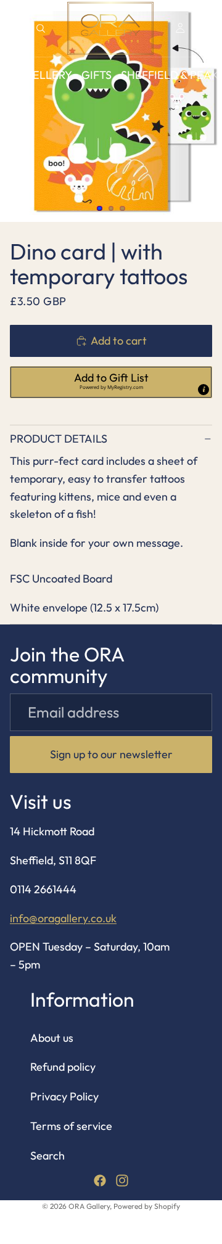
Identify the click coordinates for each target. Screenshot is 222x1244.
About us (51, 1038)
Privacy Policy (64, 1097)
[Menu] (14, 28)
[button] (111, 382)
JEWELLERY (40, 75)
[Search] (40, 28)
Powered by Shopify (146, 1206)
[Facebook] (99, 1180)
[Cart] (207, 28)
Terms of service (71, 1126)
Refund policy (63, 1067)
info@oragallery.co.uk (63, 918)
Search (47, 1155)
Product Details (58, 439)
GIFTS (96, 75)
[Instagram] (122, 1180)
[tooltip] (203, 389)
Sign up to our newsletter (111, 754)
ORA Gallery (89, 1206)
